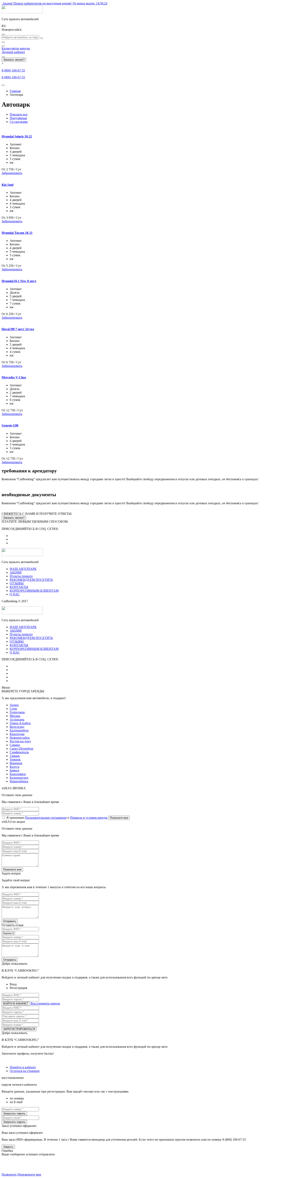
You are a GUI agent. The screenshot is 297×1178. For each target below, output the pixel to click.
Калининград (19, 777)
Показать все (18, 114)
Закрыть (8, 1146)
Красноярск (18, 774)
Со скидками (19, 121)
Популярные (18, 118)
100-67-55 (13, 70)
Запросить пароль (14, 1113)
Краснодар (17, 734)
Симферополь (19, 752)
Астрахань (17, 719)
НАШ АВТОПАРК (23, 569)
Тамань (15, 756)
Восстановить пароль (45, 1003)
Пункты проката (21, 576)
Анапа (14, 705)
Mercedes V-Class (14, 377)
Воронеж (16, 763)
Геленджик (17, 712)
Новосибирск (19, 781)
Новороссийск (20, 737)
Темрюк (15, 759)
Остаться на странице (25, 1071)
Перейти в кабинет (23, 1067)
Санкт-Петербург (22, 748)
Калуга (14, 766)
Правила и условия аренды (88, 817)
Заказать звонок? (13, 59)
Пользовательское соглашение (46, 817)
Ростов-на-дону (20, 741)
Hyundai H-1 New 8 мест (19, 281)
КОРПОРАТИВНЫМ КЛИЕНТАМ (34, 590)
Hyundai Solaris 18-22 (17, 136)
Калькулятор (16, 48)
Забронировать (12, 173)
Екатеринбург (19, 730)
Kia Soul (7, 184)
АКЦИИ (16, 572)
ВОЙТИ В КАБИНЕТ (15, 1003)
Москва (15, 716)
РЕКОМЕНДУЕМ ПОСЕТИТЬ (31, 579)
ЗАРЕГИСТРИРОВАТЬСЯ (19, 1029)
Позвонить (9, 1174)
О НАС (15, 594)
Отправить (9, 921)
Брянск (14, 770)
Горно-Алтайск (20, 723)
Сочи (13, 708)
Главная (15, 91)
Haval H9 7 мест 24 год (18, 329)
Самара (15, 745)
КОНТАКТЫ (19, 587)
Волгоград (17, 726)
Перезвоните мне (29, 1174)
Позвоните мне (119, 817)
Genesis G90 (10, 425)
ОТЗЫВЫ (17, 583)
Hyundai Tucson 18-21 (17, 232)
